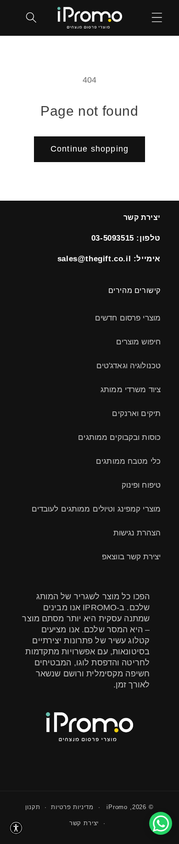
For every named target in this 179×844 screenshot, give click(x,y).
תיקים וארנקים (136, 413)
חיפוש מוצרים (138, 342)
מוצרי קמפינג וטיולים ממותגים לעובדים (96, 509)
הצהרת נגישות (137, 533)
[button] (157, 18)
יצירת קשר (84, 823)
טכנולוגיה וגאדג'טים (128, 365)
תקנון (32, 807)
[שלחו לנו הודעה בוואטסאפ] (160, 823)
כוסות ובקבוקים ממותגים (119, 437)
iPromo (117, 807)
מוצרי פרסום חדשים (128, 318)
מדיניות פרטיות (72, 807)
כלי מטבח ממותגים (128, 461)
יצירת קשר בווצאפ (131, 556)
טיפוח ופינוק (141, 485)
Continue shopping (89, 148)
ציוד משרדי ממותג (131, 389)
